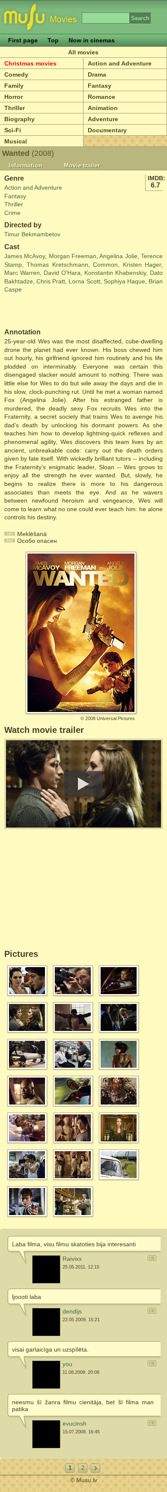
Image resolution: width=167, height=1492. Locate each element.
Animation (103, 107)
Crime (12, 212)
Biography (19, 119)
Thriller (14, 107)
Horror (13, 96)
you (67, 1364)
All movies (83, 52)
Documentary (107, 130)
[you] (46, 1375)
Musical (15, 141)
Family (14, 85)
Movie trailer (82, 165)
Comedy (16, 74)
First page (23, 40)
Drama (97, 74)
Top (53, 40)
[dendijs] (46, 1322)
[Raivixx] (46, 1269)
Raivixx (72, 1258)
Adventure (103, 119)
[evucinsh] (46, 1434)
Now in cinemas (92, 40)
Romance (101, 96)
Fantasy (99, 85)
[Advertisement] (54, 311)
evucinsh (74, 1423)
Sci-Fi (12, 130)
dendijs (72, 1311)
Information (25, 165)
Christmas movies (30, 63)
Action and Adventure (120, 63)
